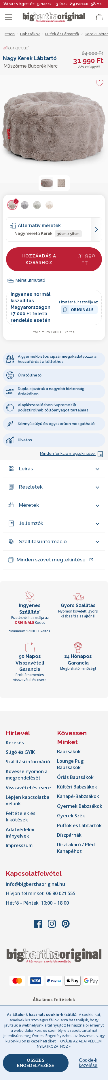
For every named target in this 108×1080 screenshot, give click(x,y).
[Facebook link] (38, 926)
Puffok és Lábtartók (79, 825)
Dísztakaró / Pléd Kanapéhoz (76, 847)
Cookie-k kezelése (88, 1063)
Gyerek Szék (71, 815)
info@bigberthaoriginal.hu (35, 884)
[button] (47, 183)
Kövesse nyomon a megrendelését (27, 774)
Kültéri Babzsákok (77, 787)
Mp (99, 3)
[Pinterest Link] (66, 926)
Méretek (29, 505)
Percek (82, 3)
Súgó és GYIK (20, 752)
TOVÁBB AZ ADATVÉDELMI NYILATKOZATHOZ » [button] (70, 1043)
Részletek (31, 487)
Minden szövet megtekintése (51, 560)
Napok (46, 3)
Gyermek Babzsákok (79, 806)
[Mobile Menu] (8, 17)
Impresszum (19, 845)
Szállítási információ (43, 541)
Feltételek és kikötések (20, 816)
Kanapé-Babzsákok (78, 796)
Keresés (15, 742)
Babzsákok (69, 751)
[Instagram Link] (52, 926)
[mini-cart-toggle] (99, 17)
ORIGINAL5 (82, 310)
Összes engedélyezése (35, 1063)
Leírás (26, 469)
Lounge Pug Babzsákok (70, 764)
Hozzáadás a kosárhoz (58, 259)
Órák (63, 3)
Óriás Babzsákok (75, 777)
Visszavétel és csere (28, 787)
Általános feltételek (54, 999)
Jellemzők (31, 523)
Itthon (10, 34)
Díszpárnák (69, 835)
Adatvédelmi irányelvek (20, 832)
